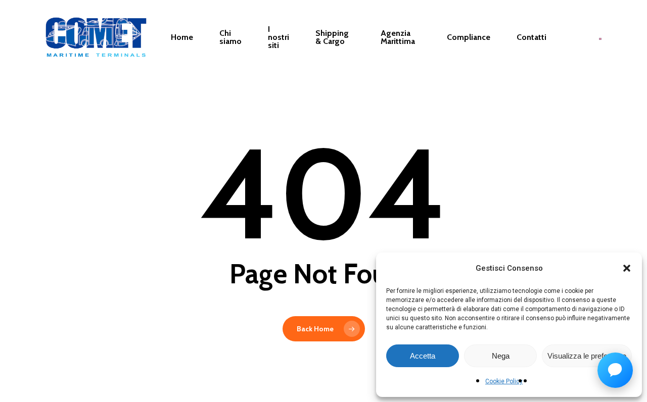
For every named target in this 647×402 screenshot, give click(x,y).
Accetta (422, 355)
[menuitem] (600, 37)
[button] (627, 268)
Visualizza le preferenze (586, 355)
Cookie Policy (504, 381)
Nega (501, 355)
